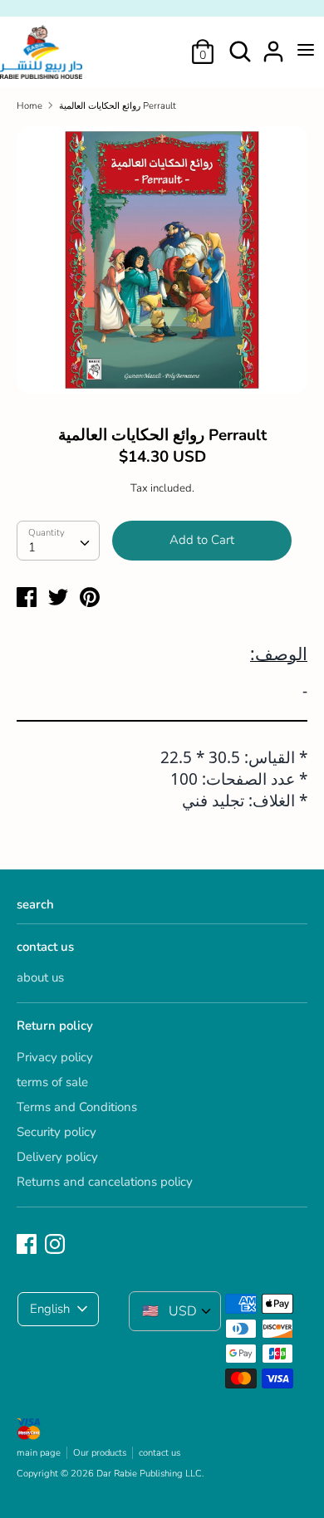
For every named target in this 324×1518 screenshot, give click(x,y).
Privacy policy (55, 1057)
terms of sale (52, 1082)
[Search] (240, 45)
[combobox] (58, 541)
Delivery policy (57, 1156)
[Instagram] (56, 1244)
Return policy (55, 1025)
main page (39, 1453)
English (50, 1308)
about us (40, 977)
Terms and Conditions (77, 1107)
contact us (45, 946)
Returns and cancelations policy (105, 1181)
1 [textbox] (32, 547)
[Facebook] (28, 1244)
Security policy (56, 1132)
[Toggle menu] (306, 50)
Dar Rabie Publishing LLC (149, 1473)
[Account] (273, 45)
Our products (99, 1453)
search (35, 904)
